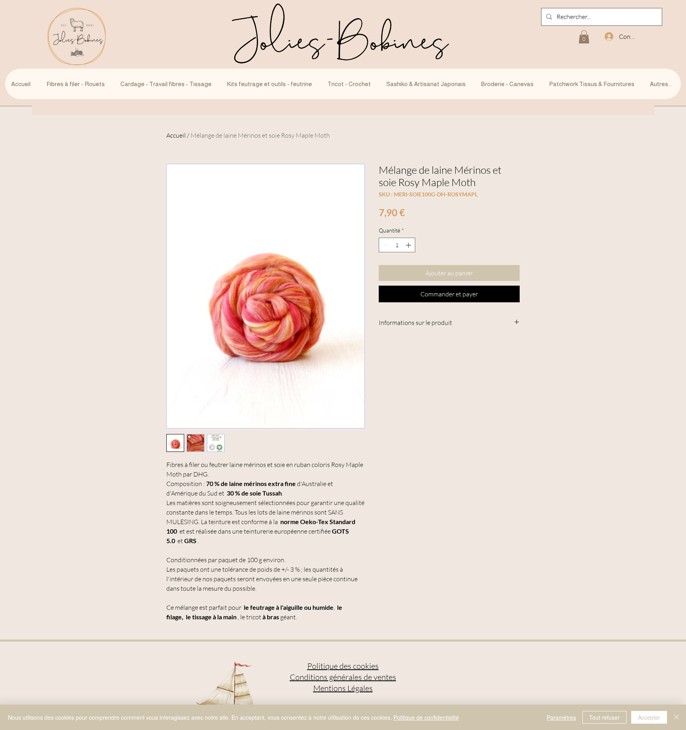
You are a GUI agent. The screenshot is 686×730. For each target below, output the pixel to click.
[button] (584, 36)
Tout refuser (604, 717)
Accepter (649, 717)
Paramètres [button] (561, 717)
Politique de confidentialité (426, 717)
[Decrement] (385, 245)
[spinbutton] (397, 245)
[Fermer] (676, 717)
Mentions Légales (343, 688)
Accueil (176, 135)
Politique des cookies (343, 666)
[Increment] (409, 245)
